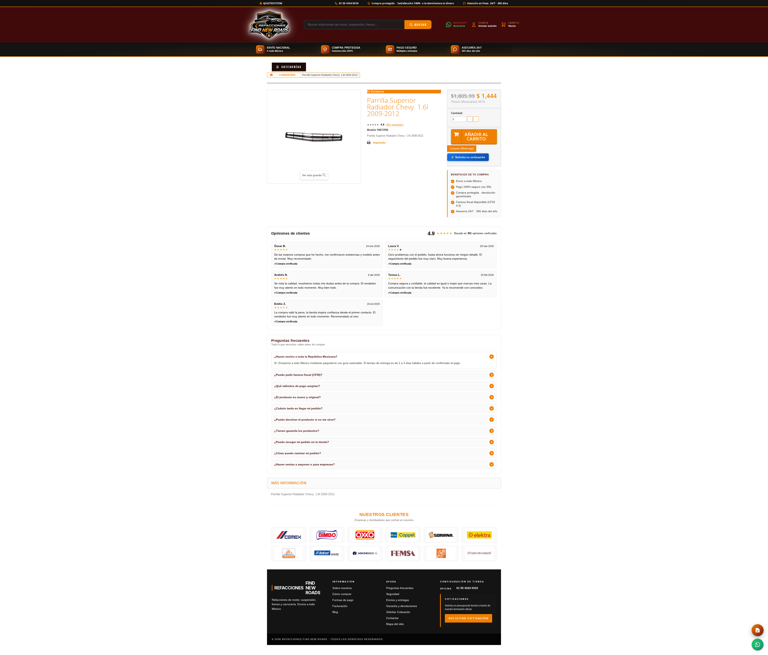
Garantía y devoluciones (401, 606)
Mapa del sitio (395, 624)
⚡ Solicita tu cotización (468, 157)
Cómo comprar (341, 594)
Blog (335, 612)
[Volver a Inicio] (271, 75)
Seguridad (392, 594)
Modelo (371, 129)
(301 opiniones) (394, 124)
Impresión (379, 142)
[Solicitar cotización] (758, 630)
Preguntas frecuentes (399, 588)
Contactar (392, 618)
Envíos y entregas (397, 600)
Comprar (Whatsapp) (462, 148)
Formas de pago (342, 600)
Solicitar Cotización (398, 612)
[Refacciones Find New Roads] (269, 24)
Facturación (339, 606)
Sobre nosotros (342, 588)
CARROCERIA (287, 75)
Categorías (289, 67)
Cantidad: (457, 113)
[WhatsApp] (758, 645)
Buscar (420, 25)
